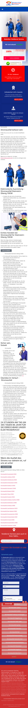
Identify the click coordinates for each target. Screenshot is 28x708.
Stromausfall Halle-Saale (14, 621)
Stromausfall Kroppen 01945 (8, 497)
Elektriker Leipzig (15, 687)
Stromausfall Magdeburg (15, 618)
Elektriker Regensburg (9, 692)
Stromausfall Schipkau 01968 (8, 505)
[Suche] (25, 541)
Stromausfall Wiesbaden (14, 646)
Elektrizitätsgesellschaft (7, 158)
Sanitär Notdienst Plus (8, 704)
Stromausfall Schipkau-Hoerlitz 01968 (10, 499)
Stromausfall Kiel (14, 632)
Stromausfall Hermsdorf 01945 (8, 488)
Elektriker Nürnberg (20, 692)
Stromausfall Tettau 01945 (7, 494)
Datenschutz (11, 700)
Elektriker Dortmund (12, 686)
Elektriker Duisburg (21, 689)
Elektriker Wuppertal (16, 691)
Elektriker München (11, 683)
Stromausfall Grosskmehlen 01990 (9, 522)
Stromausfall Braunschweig (14, 635)
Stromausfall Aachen (14, 625)
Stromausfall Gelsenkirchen (14, 639)
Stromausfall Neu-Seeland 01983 (9, 511)
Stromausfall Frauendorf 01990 (8, 525)
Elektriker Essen (22, 686)
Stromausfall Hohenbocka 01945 (9, 479)
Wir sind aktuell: (14, 662)
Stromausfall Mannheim (14, 653)
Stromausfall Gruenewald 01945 (8, 474)
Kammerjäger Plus (19, 704)
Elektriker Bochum (5, 691)
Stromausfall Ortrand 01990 (7, 519)
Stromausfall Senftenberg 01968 (9, 502)
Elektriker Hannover (11, 689)
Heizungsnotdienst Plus (14, 706)
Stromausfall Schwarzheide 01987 (9, 517)
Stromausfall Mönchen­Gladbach (15, 642)
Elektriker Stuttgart (16, 684)
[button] (2, 9)
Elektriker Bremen (5, 687)
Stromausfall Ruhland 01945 (7, 491)
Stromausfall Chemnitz (14, 628)
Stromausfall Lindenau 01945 (8, 477)
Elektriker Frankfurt (6, 684)
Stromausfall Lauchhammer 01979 (9, 508)
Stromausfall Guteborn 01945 (8, 485)
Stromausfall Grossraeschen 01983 (9, 514)
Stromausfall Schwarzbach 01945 (9, 482)
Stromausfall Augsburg (14, 649)
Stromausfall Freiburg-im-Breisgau (14, 614)
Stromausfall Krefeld (14, 611)
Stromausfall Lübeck (14, 607)
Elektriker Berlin (14, 681)
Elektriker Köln (20, 683)
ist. (23, 375)
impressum (4, 700)
